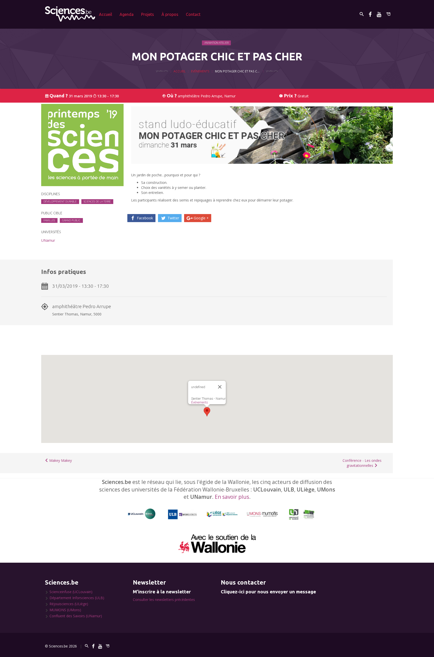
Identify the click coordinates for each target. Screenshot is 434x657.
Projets (147, 14)
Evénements (200, 71)
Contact (193, 14)
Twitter (173, 218)
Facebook (144, 218)
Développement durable (60, 201)
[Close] (220, 387)
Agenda (127, 14)
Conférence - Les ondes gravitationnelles (362, 463)
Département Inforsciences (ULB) (76, 597)
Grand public (71, 220)
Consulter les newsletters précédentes (164, 599)
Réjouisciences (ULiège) (68, 603)
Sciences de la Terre (97, 201)
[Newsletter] (388, 14)
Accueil (105, 14)
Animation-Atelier (216, 43)
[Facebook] (370, 14)
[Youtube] (379, 14)
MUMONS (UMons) (65, 609)
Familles (49, 220)
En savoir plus (232, 496)
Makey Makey (60, 460)
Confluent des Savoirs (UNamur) (75, 615)
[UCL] (141, 514)
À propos (169, 14)
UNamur (48, 240)
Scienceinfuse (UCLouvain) (70, 591)
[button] (207, 412)
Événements (199, 402)
